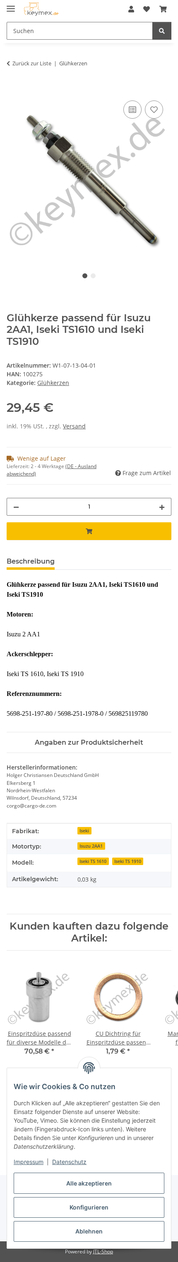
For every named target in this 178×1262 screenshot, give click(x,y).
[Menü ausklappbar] (11, 5)
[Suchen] (161, 31)
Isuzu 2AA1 (91, 846)
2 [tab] (93, 275)
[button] (131, 9)
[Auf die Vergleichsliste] (132, 109)
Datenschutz (69, 1161)
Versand (74, 426)
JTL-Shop (103, 1251)
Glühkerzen (53, 383)
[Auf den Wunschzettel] (154, 109)
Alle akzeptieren (89, 1183)
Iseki (84, 831)
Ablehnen (89, 1231)
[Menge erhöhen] (162, 506)
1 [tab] (84, 275)
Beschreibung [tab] (31, 561)
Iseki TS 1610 (92, 861)
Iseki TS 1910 (127, 861)
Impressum (28, 1161)
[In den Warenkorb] (13, 89)
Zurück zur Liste (31, 63)
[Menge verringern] (16, 506)
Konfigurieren (89, 1207)
